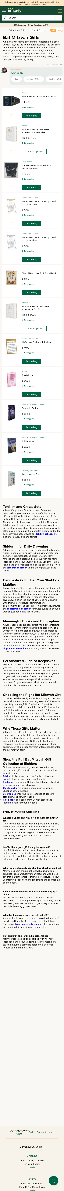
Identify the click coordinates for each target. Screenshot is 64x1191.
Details (32, 1167)
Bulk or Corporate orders (41, 1132)
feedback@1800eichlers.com (35, 4)
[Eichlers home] (14, 10)
